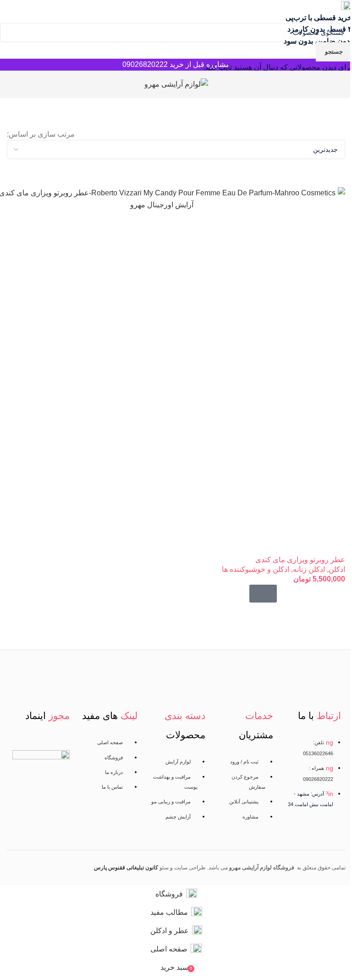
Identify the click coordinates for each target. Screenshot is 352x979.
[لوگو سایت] (176, 84)
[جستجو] (6, 84)
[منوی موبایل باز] (341, 84)
